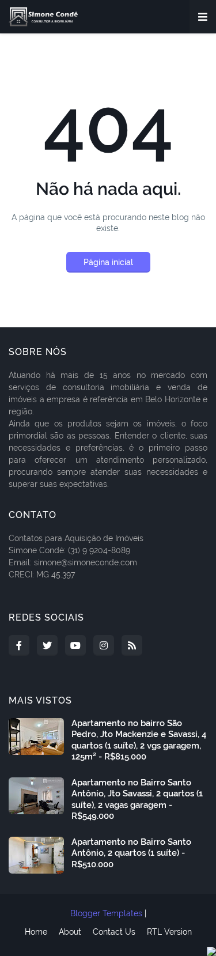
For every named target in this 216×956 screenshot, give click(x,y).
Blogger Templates (106, 913)
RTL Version (169, 931)
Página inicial (108, 262)
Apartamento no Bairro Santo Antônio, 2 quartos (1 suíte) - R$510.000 (131, 853)
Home (36, 931)
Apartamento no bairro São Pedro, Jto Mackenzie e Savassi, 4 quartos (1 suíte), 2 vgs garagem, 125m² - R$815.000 (138, 740)
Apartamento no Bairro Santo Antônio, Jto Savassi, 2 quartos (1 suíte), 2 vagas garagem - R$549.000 (137, 799)
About (70, 931)
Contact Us (114, 931)
